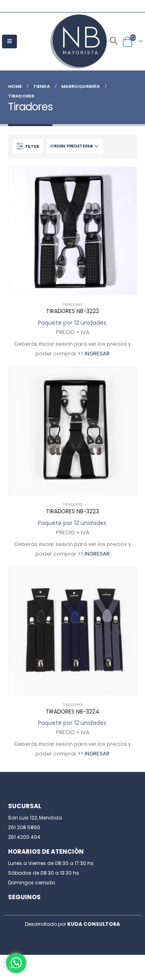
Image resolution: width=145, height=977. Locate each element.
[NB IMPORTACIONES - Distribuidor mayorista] (72, 41)
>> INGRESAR (94, 353)
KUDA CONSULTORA (93, 924)
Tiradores (72, 304)
